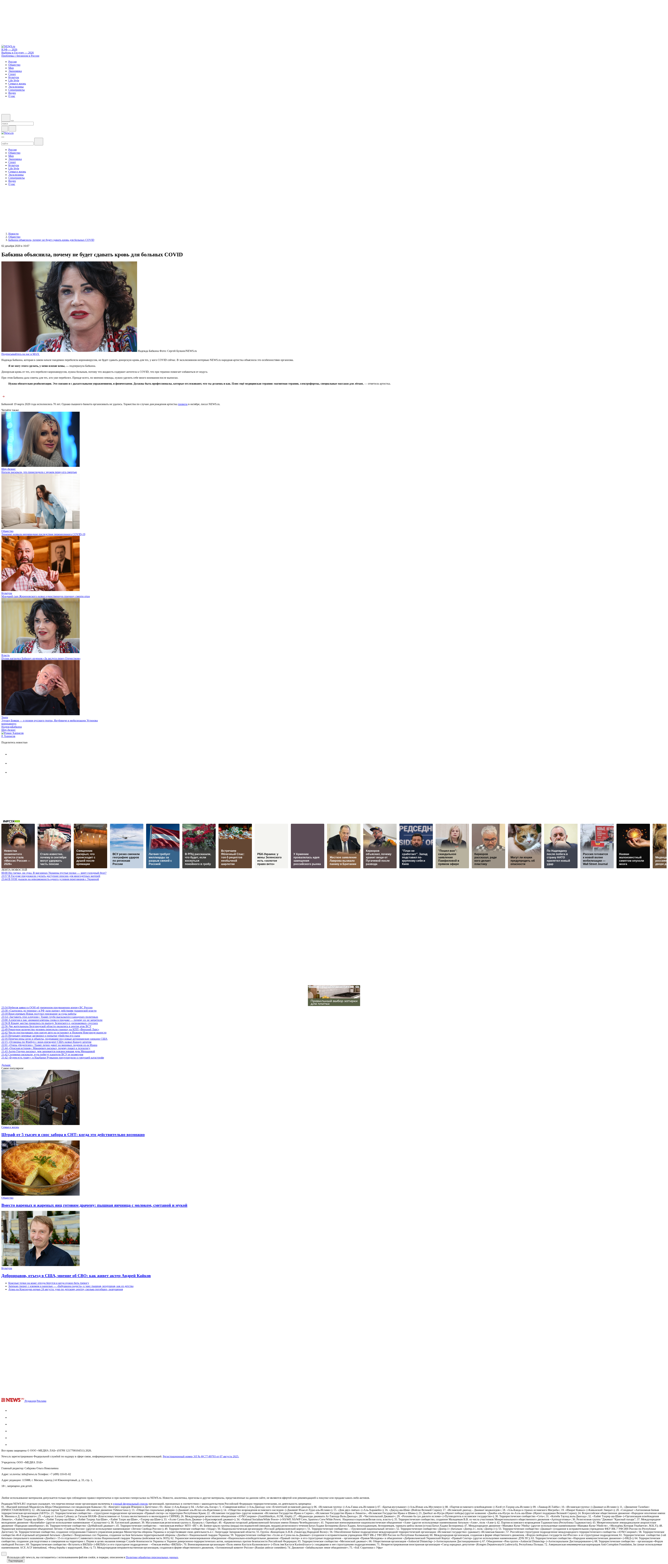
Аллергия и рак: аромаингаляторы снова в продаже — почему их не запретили (51, 1020)
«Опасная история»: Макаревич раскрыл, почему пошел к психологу (45, 1048)
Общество (7, 531)
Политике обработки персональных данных (152, 1557)
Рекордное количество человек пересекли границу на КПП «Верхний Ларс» (50, 1029)
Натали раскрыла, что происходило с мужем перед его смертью (39, 472)
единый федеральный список (130, 1503)
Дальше (6, 1065)
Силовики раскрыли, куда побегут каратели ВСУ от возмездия (42, 1054)
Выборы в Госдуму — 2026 (17, 52)
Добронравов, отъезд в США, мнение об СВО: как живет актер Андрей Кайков (76, 1275)
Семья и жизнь (10, 1127)
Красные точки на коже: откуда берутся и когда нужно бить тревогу (48, 1283)
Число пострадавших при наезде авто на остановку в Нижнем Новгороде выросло (53, 1032)
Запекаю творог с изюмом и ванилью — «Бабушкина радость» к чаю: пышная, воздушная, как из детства (70, 1286)
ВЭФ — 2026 (9, 49)
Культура (6, 593)
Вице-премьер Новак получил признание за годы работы (38, 1013)
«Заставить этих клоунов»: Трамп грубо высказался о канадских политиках (49, 1016)
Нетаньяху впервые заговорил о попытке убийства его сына (40, 1035)
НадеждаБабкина (11, 726)
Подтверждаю (15, 1560)
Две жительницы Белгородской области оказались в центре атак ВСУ (46, 1026)
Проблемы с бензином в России (20, 55)
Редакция (30, 1400)
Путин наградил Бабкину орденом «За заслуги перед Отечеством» (41, 658)
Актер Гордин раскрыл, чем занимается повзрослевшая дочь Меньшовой (48, 1051)
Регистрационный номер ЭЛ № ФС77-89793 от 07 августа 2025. (201, 1456)
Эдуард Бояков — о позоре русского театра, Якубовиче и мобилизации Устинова (49, 720)
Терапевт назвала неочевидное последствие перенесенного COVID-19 (43, 534)
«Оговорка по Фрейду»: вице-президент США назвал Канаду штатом (46, 1041)
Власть (5, 655)
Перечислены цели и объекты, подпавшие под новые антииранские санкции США (54, 1038)
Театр (4, 717)
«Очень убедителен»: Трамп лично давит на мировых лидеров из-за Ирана (49, 1045)
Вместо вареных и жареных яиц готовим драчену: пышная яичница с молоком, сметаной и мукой (94, 1205)
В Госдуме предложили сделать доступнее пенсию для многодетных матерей (50, 876)
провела (183, 404)
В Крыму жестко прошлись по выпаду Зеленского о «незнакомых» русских (49, 1023)
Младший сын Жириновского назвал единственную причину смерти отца (45, 596)
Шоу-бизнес (8, 469)
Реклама (41, 1400)
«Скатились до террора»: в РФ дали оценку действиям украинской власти (49, 1010)
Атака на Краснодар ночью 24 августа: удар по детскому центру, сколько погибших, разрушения (65, 1289)
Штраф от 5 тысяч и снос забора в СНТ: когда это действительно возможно (73, 1134)
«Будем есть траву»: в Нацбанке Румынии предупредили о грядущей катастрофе (52, 1057)
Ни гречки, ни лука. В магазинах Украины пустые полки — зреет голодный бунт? (53, 872)
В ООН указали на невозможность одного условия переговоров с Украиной (50, 879)
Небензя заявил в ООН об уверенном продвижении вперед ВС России (47, 1007)
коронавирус (9, 723)
